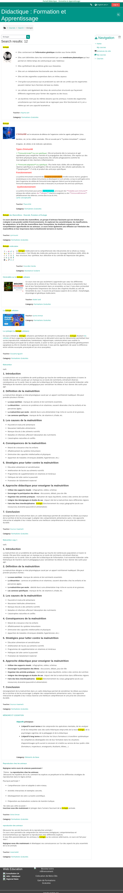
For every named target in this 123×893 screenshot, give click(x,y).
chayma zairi (24, 113)
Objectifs (20, 722)
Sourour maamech (17, 529)
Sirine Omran (15, 814)
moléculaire (10, 246)
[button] (102, 4)
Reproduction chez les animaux (15, 763)
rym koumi (14, 235)
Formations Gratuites (30, 117)
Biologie (29, 28)
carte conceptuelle (23, 198)
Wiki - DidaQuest (13, 876)
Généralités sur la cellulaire (16, 277)
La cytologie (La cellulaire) (16, 331)
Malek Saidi (37, 299)
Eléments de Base (32, 757)
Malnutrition (7, 365)
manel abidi (14, 852)
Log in (115, 4)
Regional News (12, 879)
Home (99, 43)
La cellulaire (10, 310)
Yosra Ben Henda (29, 266)
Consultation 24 (12, 873)
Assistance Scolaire (32, 271)
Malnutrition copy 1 (10, 540)
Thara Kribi (27, 204)
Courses (100, 58)
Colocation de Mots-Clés (46, 876)
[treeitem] (107, 51)
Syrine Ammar (38, 316)
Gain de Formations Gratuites (46, 881)
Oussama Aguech (16, 354)
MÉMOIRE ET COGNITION (13, 715)
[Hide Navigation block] (119, 37)
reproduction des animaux (13, 825)
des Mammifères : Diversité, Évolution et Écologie (25, 215)
